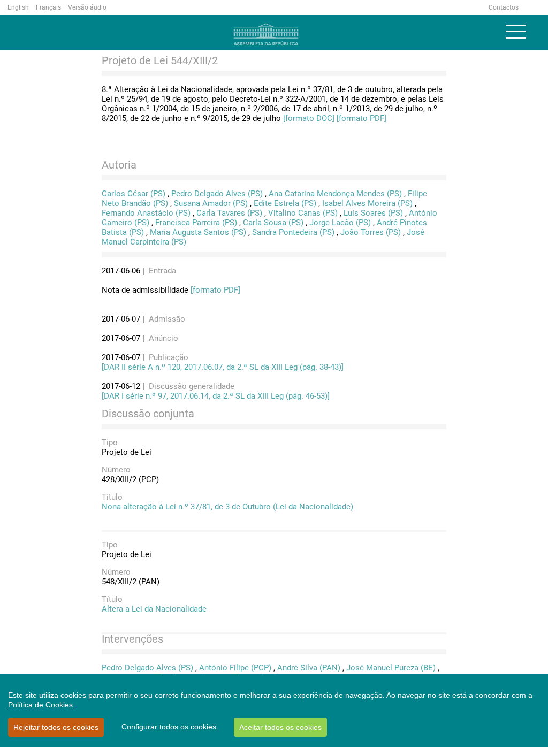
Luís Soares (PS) (373, 213)
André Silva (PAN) (308, 668)
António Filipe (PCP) (235, 668)
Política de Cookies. (41, 704)
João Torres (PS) (370, 232)
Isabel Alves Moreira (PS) (367, 203)
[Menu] (516, 31)
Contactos (504, 7)
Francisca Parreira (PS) (196, 222)
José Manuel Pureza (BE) (391, 668)
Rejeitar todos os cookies (55, 727)
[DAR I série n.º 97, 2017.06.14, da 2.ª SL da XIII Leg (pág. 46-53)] (216, 396)
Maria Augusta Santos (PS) (198, 232)
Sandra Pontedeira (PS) (293, 232)
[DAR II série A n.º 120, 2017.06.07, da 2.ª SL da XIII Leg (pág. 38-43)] (223, 367)
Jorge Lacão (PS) (340, 222)
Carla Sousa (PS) (273, 222)
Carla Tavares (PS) (229, 213)
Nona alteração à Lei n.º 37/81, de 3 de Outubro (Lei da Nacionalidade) (227, 507)
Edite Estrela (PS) (285, 203)
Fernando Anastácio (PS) (146, 213)
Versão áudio (87, 7)
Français (48, 7)
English (18, 7)
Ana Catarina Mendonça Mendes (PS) (335, 194)
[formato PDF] (361, 118)
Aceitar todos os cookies (280, 727)
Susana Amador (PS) (211, 203)
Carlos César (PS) (133, 194)
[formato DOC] (308, 118)
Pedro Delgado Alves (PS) (217, 194)
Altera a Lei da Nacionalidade (154, 609)
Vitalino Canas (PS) (303, 213)
